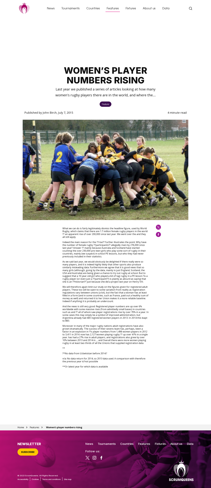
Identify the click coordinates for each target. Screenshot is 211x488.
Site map (67, 479)
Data (165, 8)
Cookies (35, 479)
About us (149, 8)
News (51, 8)
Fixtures (131, 8)
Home (21, 427)
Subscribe (28, 452)
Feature (105, 104)
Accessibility (23, 479)
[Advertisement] (105, 41)
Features (113, 8)
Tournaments (70, 8)
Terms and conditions (51, 479)
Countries (93, 8)
